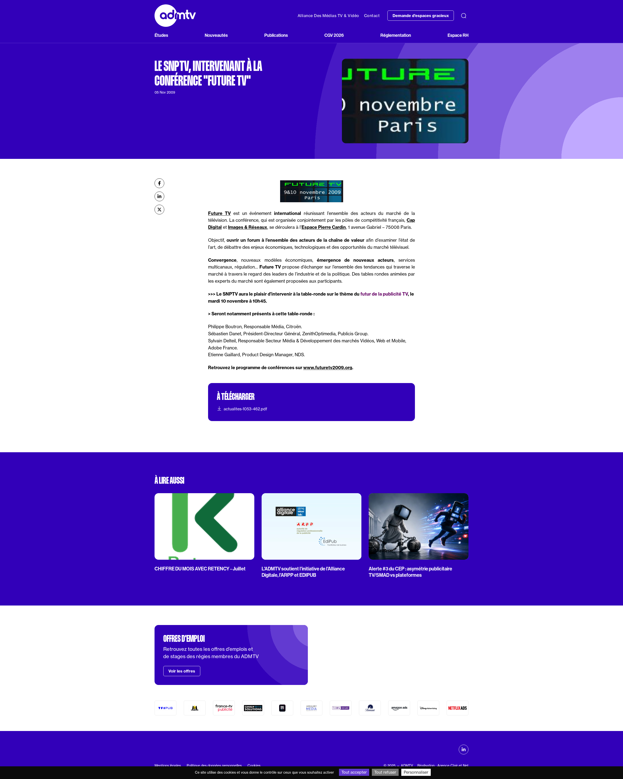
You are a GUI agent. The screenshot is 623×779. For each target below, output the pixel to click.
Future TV (219, 213)
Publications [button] (276, 35)
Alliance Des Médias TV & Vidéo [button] (328, 15)
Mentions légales (168, 765)
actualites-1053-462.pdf (245, 408)
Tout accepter (354, 772)
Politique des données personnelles (214, 765)
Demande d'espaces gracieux (421, 15)
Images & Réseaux (247, 227)
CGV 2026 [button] (334, 35)
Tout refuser (385, 772)
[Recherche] (463, 15)
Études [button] (161, 35)
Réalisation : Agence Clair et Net (442, 765)
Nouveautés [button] (216, 35)
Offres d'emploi (184, 638)
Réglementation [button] (395, 35)
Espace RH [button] (458, 35)
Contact (372, 15)
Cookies (253, 765)
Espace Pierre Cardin (324, 227)
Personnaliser (416, 772)
